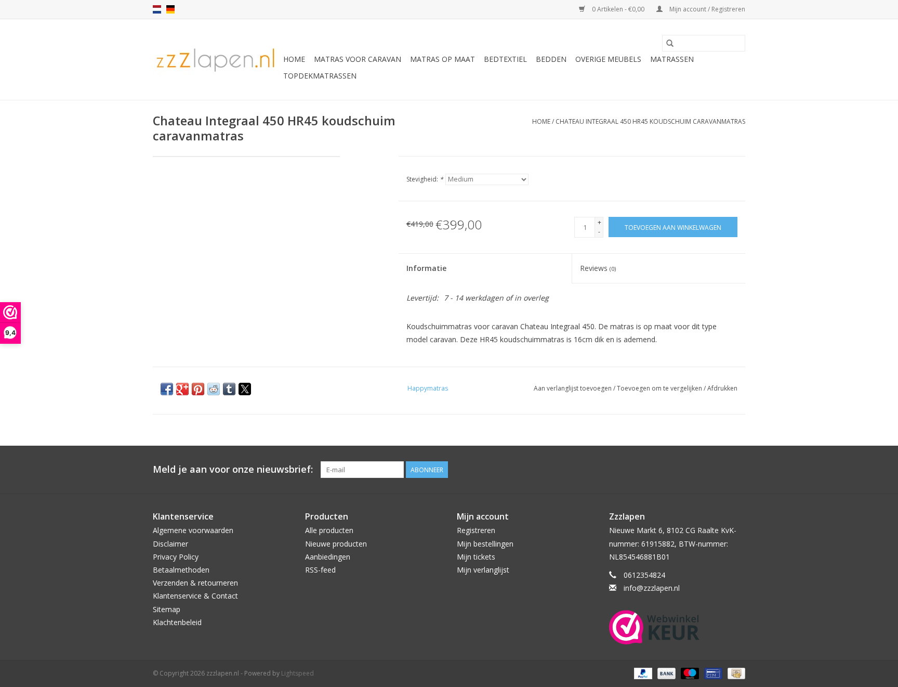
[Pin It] (198, 389)
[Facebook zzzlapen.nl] (737, 469)
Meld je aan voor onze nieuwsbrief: (233, 469)
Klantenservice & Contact (195, 596)
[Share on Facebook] (167, 389)
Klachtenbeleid (177, 622)
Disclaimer (170, 544)
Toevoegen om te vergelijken (660, 388)
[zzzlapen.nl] (216, 59)
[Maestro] (689, 673)
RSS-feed (320, 570)
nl (157, 9)
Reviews (598, 268)
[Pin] (712, 673)
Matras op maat (442, 59)
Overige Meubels (608, 59)
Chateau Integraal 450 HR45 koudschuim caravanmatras (650, 121)
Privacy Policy (176, 557)
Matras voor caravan (357, 59)
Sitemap (166, 609)
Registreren (476, 530)
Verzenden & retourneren (195, 583)
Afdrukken (722, 388)
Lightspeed (297, 673)
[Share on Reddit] (213, 389)
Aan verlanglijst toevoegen (573, 388)
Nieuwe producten (336, 544)
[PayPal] (642, 673)
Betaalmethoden (181, 570)
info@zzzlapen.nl (652, 588)
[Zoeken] (670, 43)
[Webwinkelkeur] (677, 627)
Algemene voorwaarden (193, 530)
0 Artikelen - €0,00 (618, 9)
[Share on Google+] (182, 389)
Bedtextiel (505, 59)
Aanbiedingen (327, 557)
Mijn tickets (476, 557)
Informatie (426, 268)
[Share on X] (245, 389)
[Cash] (734, 673)
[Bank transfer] (665, 673)
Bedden (551, 59)
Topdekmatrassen (319, 76)
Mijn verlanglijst (483, 570)
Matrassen (672, 59)
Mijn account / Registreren (706, 9)
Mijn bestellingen (485, 544)
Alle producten (329, 530)
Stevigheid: (424, 179)
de (170, 9)
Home (294, 59)
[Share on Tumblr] (229, 389)
